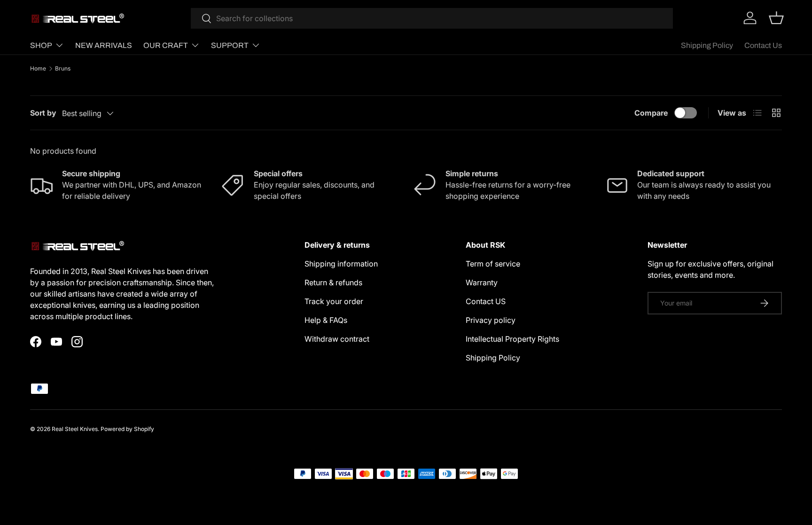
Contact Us (763, 45)
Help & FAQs (325, 320)
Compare (651, 113)
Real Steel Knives (75, 428)
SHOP (41, 45)
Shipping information (341, 263)
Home (38, 68)
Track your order (333, 301)
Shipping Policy (707, 45)
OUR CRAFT (165, 45)
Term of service (493, 263)
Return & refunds (333, 282)
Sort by (43, 113)
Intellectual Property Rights (512, 339)
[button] (776, 18)
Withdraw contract (336, 339)
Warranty (482, 282)
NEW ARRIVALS (103, 45)
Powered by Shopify (127, 428)
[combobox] (432, 18)
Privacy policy (490, 320)
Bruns (62, 68)
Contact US (486, 301)
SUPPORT (230, 45)
